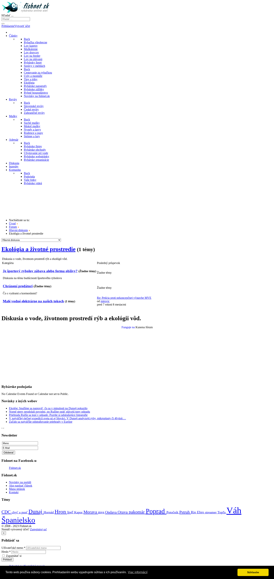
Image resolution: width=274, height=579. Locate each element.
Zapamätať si (13, 555)
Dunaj (36, 511)
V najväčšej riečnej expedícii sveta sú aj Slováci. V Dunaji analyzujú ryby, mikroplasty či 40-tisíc (67, 418)
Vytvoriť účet (22, 26)
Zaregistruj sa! (38, 529)
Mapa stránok (17, 489)
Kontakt (13, 492)
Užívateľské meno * (13, 547)
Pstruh (185, 512)
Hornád (49, 512)
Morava (91, 512)
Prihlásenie (7, 26)
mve (101, 512)
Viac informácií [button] (137, 572)
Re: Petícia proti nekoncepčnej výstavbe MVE (124, 297)
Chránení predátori (18, 286)
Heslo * (6, 551)
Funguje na (128, 327)
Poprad (156, 511)
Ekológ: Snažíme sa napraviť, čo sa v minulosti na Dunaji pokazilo (48, 408)
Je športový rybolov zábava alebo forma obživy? (40, 271)
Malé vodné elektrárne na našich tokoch (33, 301)
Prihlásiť (7, 559)
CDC (6, 511)
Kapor (79, 512)
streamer (211, 512)
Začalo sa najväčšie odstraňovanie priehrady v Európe (40, 421)
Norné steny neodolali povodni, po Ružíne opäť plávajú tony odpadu (49, 411)
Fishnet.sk (15, 467)
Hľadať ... (7, 15)
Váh (233, 510)
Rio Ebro (198, 512)
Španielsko (18, 520)
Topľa (222, 512)
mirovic (105, 301)
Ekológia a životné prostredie (38, 249)
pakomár (137, 511)
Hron (61, 512)
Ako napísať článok (20, 485)
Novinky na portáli (20, 482)
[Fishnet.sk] (26, 12)
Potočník (172, 512)
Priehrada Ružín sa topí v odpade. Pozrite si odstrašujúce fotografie (48, 415)
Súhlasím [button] (253, 572)
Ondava (111, 512)
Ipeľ (70, 512)
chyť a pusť (20, 512)
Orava (123, 512)
